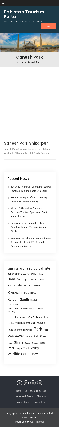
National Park (15, 329)
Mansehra (42, 317)
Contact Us (39, 402)
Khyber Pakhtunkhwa (16, 305)
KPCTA (11, 318)
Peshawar (16, 336)
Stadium (35, 343)
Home (18, 390)
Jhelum (37, 286)
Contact (48, 26)
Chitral (41, 274)
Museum (41, 323)
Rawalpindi (31, 336)
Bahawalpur (14, 274)
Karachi (15, 292)
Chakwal (32, 273)
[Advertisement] (29, 103)
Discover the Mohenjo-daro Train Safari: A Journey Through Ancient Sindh (29, 227)
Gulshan (33, 279)
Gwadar (42, 280)
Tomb (26, 348)
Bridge (23, 274)
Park (37, 329)
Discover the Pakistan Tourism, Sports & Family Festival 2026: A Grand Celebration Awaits (31, 242)
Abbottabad (13, 269)
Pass (46, 330)
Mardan (11, 323)
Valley (35, 348)
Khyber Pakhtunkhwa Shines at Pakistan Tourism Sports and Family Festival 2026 (30, 212)
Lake (30, 317)
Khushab (33, 300)
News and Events (24, 396)
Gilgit (25, 279)
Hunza (11, 285)
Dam (11, 279)
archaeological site (34, 268)
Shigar (10, 343)
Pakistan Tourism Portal (24, 14)
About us (41, 396)
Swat (11, 348)
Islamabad (24, 285)
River (43, 336)
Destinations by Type (35, 390)
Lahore (20, 317)
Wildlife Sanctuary (23, 354)
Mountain (31, 323)
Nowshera (27, 330)
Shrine (18, 342)
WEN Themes (37, 421)
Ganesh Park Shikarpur (26, 143)
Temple (18, 348)
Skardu (27, 343)
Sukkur (42, 343)
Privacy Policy (23, 402)
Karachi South (18, 300)
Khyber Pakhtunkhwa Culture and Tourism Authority (26, 310)
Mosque (20, 322)
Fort (19, 279)
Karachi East (30, 293)
